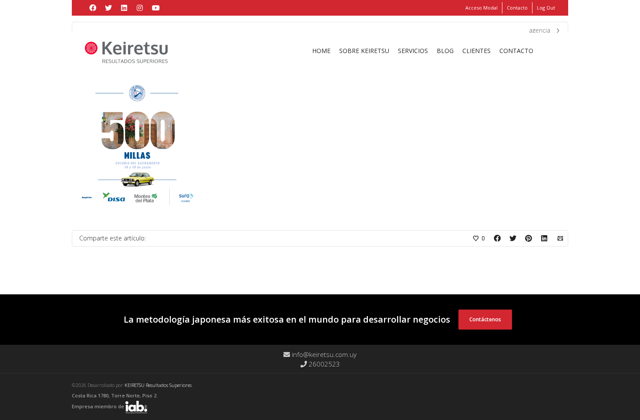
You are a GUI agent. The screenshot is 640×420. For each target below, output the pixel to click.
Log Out (546, 7)
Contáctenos (485, 319)
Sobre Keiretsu (364, 51)
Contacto (517, 7)
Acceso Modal (481, 7)
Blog (445, 51)
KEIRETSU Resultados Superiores (159, 385)
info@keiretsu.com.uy (323, 354)
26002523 (323, 364)
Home (321, 51)
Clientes (476, 51)
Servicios (413, 51)
